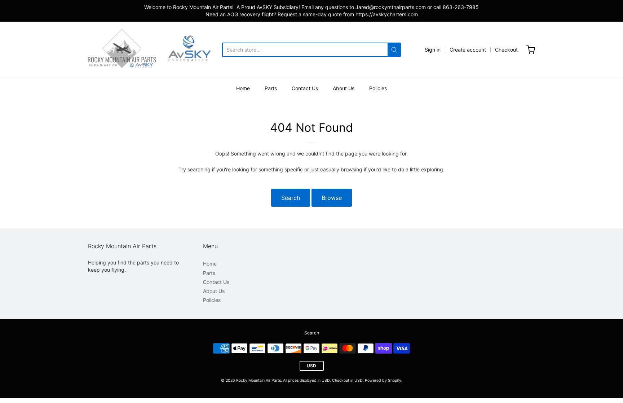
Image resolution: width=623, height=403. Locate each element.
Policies (378, 88)
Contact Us (305, 88)
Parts (271, 88)
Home (243, 88)
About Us (343, 88)
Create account (468, 50)
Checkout (506, 50)
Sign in (433, 50)
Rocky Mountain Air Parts (258, 380)
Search (290, 197)
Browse (332, 197)
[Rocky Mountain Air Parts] (155, 49)
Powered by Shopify (383, 380)
